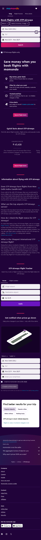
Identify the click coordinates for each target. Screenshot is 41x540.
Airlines (19, 461)
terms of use (25, 390)
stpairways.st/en (6, 235)
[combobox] (22, 286)
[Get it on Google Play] (6, 525)
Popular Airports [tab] (9, 409)
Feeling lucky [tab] (20, 413)
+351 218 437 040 (10, 233)
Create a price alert (28, 104)
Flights (13, 461)
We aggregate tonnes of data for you (16, 451)
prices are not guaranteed (10, 441)
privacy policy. (35, 390)
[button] (3, 8)
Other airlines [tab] (8, 413)
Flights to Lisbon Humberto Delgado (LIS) (16, 423)
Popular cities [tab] (22, 409)
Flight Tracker (5, 225)
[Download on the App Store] (17, 525)
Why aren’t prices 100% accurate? (15, 454)
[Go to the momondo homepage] (12, 8)
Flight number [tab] (13, 280)
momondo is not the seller (12, 447)
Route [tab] (4, 280)
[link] (20, 115)
